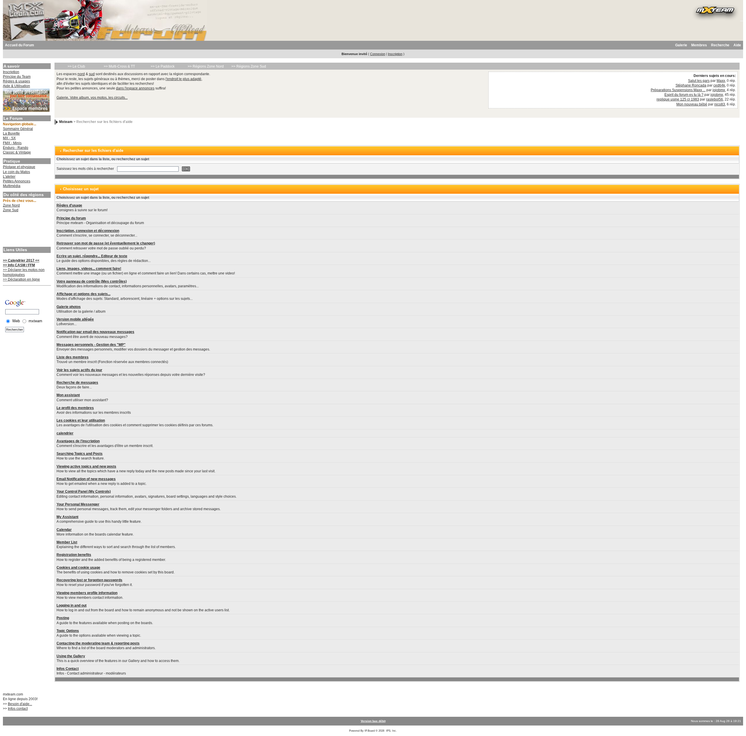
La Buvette (11, 133)
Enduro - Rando (15, 148)
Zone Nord (11, 205)
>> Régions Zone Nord (206, 66)
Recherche (720, 45)
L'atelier (9, 177)
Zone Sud (10, 210)
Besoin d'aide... (20, 704)
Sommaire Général (18, 129)
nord (81, 74)
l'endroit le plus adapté (183, 79)
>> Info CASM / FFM (19, 265)
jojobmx (718, 90)
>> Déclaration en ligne (21, 279)
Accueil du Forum (19, 45)
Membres (699, 45)
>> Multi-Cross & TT (119, 66)
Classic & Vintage (17, 152)
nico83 (719, 104)
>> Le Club (76, 66)
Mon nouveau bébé (691, 104)
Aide (737, 45)
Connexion (377, 54)
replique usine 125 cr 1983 (678, 99)
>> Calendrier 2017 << (21, 260)
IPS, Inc (391, 730)
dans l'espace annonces (135, 88)
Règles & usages (16, 81)
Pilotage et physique (19, 167)
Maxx (721, 81)
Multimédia (11, 186)
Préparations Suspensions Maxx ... (678, 90)
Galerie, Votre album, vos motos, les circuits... (92, 98)
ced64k (719, 85)
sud (92, 74)
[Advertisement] (26, 230)
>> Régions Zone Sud (248, 66)
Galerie (681, 45)
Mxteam (66, 122)
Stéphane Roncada (690, 85)
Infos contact (18, 709)
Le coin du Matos (16, 172)
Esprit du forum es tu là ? (683, 95)
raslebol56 (714, 99)
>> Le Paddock (163, 66)
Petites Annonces (16, 181)
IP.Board (370, 730)
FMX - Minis (12, 143)
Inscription (395, 54)
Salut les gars (699, 81)
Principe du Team (17, 77)
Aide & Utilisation (16, 86)
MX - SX (9, 138)
